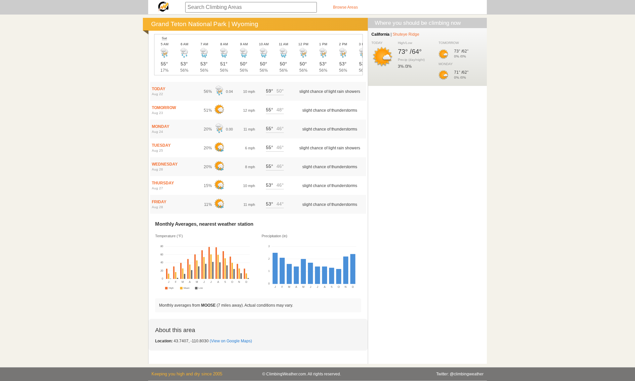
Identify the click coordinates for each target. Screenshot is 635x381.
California (380, 34)
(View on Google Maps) (231, 341)
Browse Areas (345, 7)
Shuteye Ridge (406, 34)
